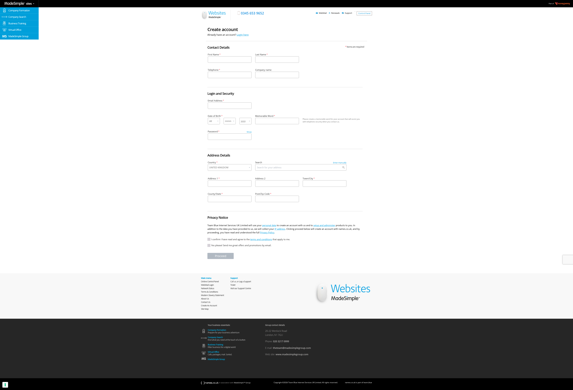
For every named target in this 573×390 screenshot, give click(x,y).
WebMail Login (207, 284)
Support (348, 13)
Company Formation (19, 10)
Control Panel (364, 13)
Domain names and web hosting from (213, 15)
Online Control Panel (210, 281)
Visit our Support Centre (240, 288)
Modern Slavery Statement (212, 295)
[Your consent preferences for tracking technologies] (5, 385)
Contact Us (205, 302)
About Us (205, 298)
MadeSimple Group (18, 36)
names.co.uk (209, 383)
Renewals (335, 13)
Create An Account (209, 305)
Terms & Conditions (209, 291)
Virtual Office (14, 29)
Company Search (17, 17)
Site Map (205, 308)
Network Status (207, 288)
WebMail (323, 13)
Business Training (17, 23)
